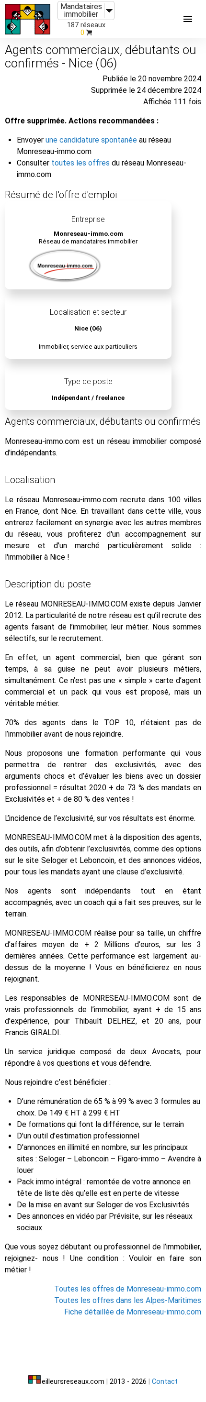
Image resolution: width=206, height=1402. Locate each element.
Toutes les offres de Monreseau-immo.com (127, 1288)
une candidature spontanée (91, 139)
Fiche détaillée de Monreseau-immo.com (132, 1311)
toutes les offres (80, 162)
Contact (165, 1382)
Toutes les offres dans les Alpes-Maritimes (127, 1300)
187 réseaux (86, 25)
